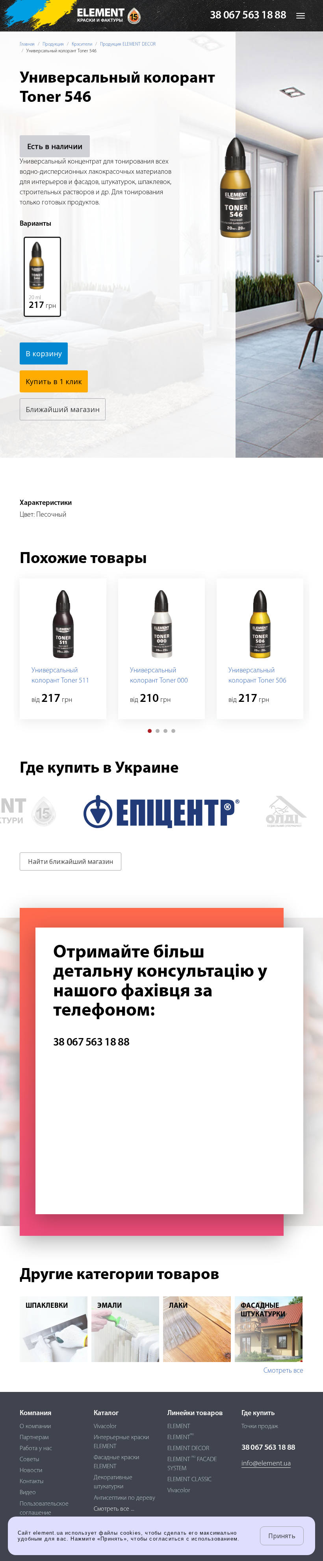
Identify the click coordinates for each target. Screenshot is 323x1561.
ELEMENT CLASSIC (189, 1479)
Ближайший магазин (63, 409)
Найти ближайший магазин (70, 861)
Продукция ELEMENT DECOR (128, 44)
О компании (35, 1426)
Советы (29, 1459)
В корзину (44, 353)
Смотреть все (283, 1371)
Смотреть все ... (114, 1509)
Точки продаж (259, 1426)
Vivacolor (105, 1426)
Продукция (53, 44)
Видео (28, 1492)
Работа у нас (36, 1448)
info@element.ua (266, 1463)
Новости (31, 1470)
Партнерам (34, 1437)
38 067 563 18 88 (248, 15)
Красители (82, 44)
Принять (281, 1536)
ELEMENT (178, 1426)
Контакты (32, 1481)
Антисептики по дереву (124, 1498)
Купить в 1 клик (54, 381)
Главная (27, 44)
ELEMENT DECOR (188, 1448)
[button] (150, 731)
